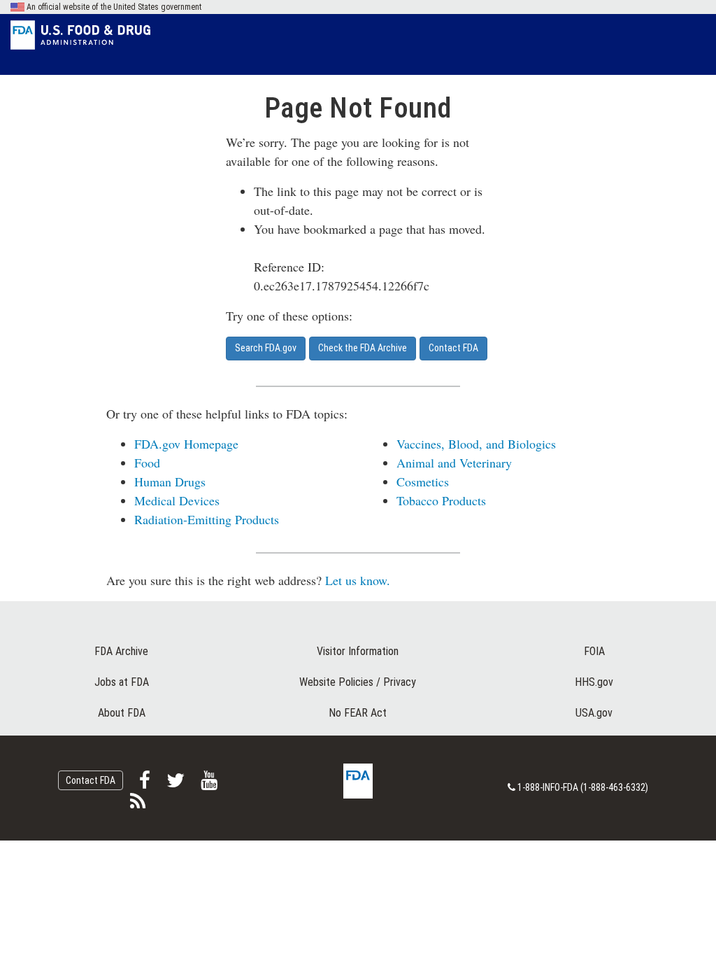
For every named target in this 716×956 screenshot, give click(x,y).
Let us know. (357, 580)
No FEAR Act (358, 712)
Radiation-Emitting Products (206, 519)
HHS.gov (594, 682)
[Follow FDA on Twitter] (176, 783)
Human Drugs (170, 481)
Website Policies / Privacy (357, 682)
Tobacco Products (441, 500)
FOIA (594, 651)
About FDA (121, 712)
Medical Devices (177, 500)
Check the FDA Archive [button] (362, 347)
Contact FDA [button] (453, 347)
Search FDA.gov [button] (265, 347)
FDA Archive (121, 651)
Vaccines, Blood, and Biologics (476, 443)
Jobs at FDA (121, 682)
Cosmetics (422, 481)
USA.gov (594, 712)
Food (147, 462)
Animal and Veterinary (454, 462)
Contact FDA (90, 780)
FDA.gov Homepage (186, 443)
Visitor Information (358, 651)
